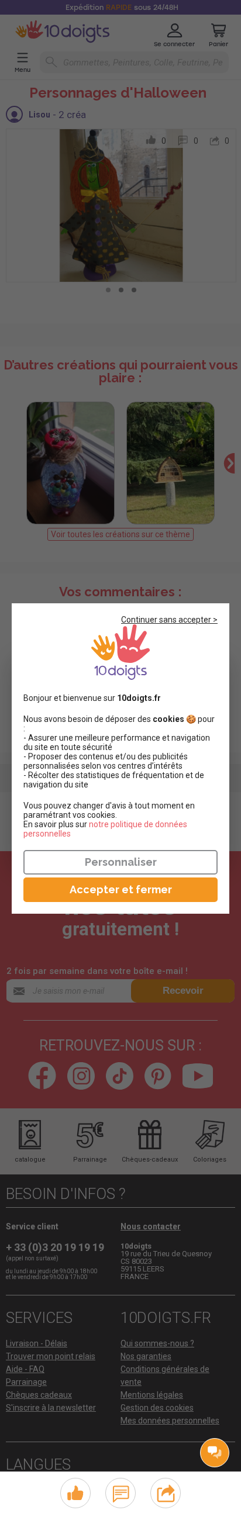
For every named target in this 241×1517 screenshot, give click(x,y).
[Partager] (166, 1491)
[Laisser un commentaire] (121, 1491)
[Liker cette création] (75, 1493)
